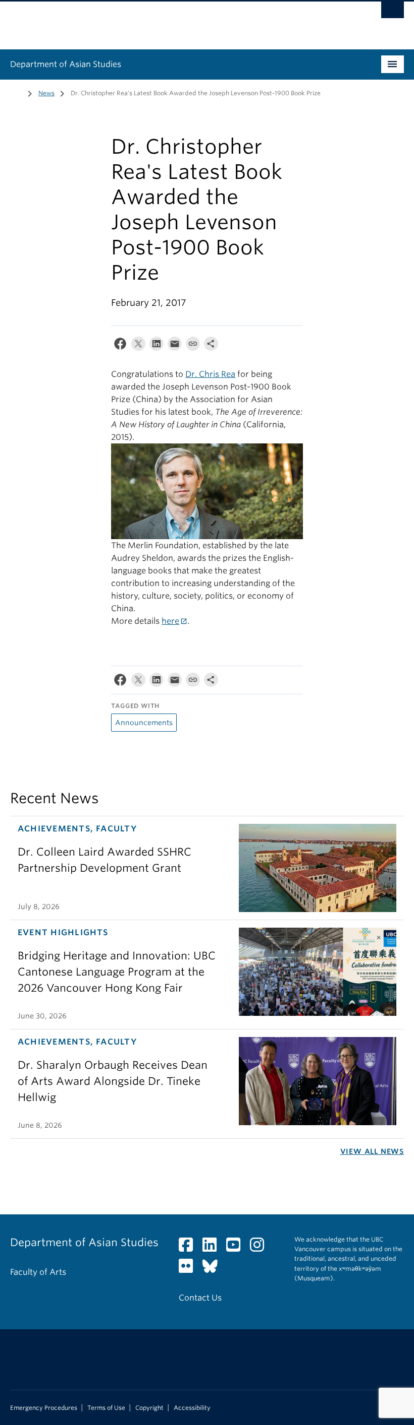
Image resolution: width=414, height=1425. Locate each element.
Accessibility (192, 1407)
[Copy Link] (193, 346)
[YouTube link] (237, 1248)
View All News (372, 1151)
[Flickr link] (189, 1269)
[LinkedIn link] (213, 1248)
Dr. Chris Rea (210, 374)
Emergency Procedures (43, 1407)
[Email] (175, 346)
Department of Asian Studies (65, 64)
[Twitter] (138, 346)
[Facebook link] (189, 1248)
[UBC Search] (392, 13)
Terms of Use (106, 1407)
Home (16, 92)
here (170, 621)
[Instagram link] (261, 1248)
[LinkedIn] (156, 346)
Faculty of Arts (38, 1272)
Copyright (149, 1407)
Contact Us (200, 1298)
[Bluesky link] (213, 1269)
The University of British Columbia (177, 21)
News (46, 93)
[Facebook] (120, 346)
